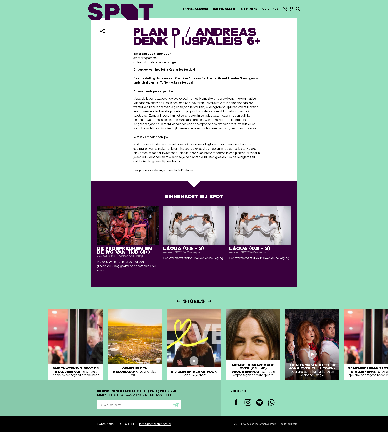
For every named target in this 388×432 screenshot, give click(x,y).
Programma (196, 9)
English (276, 9)
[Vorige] (178, 301)
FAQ (235, 423)
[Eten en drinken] (285, 10)
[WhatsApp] (271, 403)
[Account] (292, 10)
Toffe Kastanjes (184, 170)
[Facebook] (236, 402)
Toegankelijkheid (288, 423)
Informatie (224, 9)
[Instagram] (248, 403)
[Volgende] (210, 301)
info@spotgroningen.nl (155, 424)
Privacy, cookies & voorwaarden (258, 423)
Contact (266, 9)
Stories (249, 9)
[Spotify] (259, 403)
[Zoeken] (298, 10)
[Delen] (102, 31)
